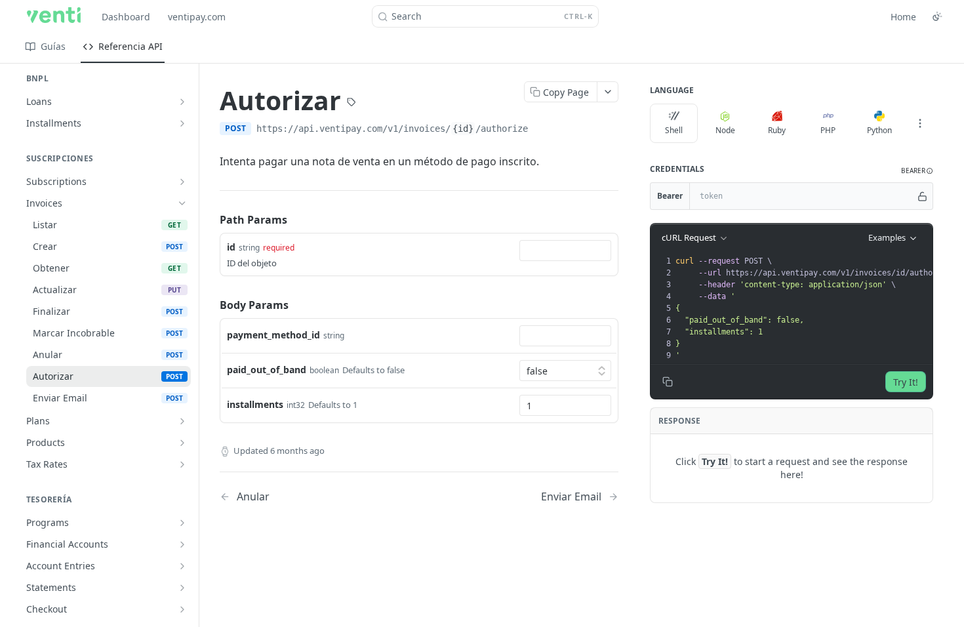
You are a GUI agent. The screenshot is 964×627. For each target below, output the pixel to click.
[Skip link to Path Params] (210, 220)
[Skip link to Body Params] (210, 305)
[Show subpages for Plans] (182, 421)
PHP (827, 130)
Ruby (777, 130)
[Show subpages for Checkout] (182, 609)
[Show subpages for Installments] (182, 123)
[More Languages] (920, 123)
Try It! (905, 382)
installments (255, 404)
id (231, 247)
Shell (674, 130)
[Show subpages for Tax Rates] (182, 464)
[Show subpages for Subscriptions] (182, 181)
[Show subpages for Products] (182, 442)
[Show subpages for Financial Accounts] (182, 544)
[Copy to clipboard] (541, 130)
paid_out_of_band (266, 369)
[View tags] (351, 103)
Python (879, 130)
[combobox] (565, 250)
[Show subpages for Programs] (182, 522)
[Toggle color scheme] (937, 16)
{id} (462, 128)
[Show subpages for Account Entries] (182, 566)
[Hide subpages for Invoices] (182, 203)
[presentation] (817, 308)
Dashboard (126, 16)
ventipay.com (197, 16)
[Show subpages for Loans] (182, 101)
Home (903, 16)
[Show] (922, 196)
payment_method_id (273, 335)
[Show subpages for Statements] (182, 587)
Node (725, 130)
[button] (917, 171)
